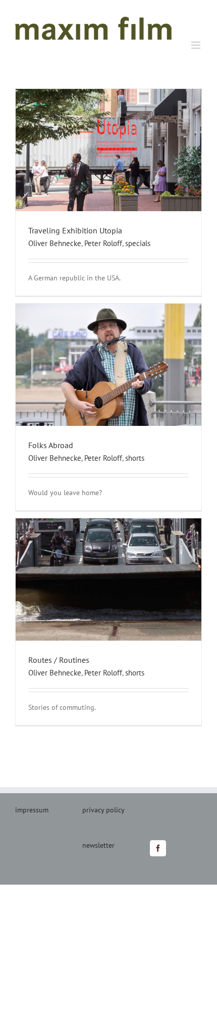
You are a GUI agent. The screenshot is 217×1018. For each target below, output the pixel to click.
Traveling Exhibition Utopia (75, 230)
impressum (31, 809)
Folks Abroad (50, 445)
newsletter (98, 845)
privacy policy (103, 809)
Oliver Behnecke (54, 243)
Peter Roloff (103, 243)
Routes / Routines (58, 660)
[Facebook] (158, 848)
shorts (134, 458)
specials (137, 243)
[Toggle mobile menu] (196, 45)
